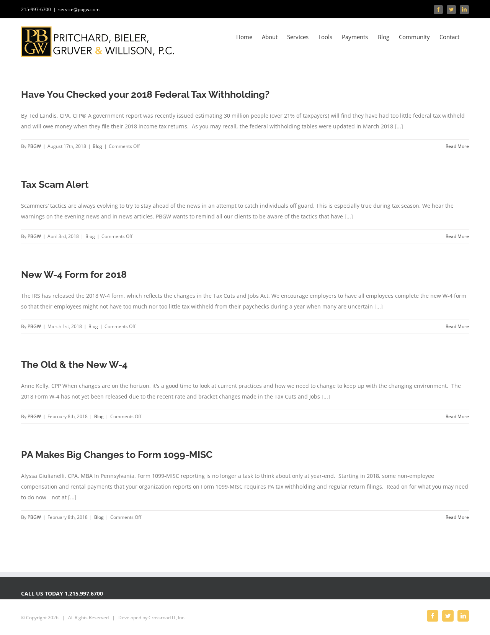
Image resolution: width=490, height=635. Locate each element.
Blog (97, 146)
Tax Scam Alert (55, 184)
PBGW (34, 146)
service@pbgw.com (79, 9)
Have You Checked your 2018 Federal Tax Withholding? (145, 94)
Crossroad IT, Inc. (167, 617)
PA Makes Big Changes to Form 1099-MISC (116, 454)
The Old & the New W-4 (74, 364)
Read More (457, 146)
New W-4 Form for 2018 (74, 274)
